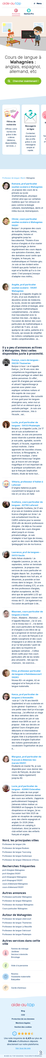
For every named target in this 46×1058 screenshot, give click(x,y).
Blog (23, 1011)
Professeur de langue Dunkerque (17, 856)
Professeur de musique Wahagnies (17, 904)
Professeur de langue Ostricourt (16, 930)
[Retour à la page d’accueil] (11, 3)
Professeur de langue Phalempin (16, 934)
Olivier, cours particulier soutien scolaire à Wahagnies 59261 (27, 222)
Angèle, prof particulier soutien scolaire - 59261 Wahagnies (24, 287)
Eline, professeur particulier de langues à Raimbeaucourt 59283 (27, 674)
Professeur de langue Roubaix (15, 848)
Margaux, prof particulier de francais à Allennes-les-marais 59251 (26, 759)
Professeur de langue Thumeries (16, 923)
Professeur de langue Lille (14, 844)
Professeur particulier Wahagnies (17, 897)
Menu (39, 3)
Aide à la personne (19, 965)
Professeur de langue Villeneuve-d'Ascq (20, 860)
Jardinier (15, 951)
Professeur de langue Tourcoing (16, 852)
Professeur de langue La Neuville (17, 926)
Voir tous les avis (23, 1048)
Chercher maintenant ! (25, 81)
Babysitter (15, 979)
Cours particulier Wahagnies (14, 908)
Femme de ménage (19, 948)
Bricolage (15, 957)
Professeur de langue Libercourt (16, 919)
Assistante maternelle (20, 976)
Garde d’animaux (18, 988)
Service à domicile (19, 954)
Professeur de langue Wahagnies (17, 901)
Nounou (14, 974)
